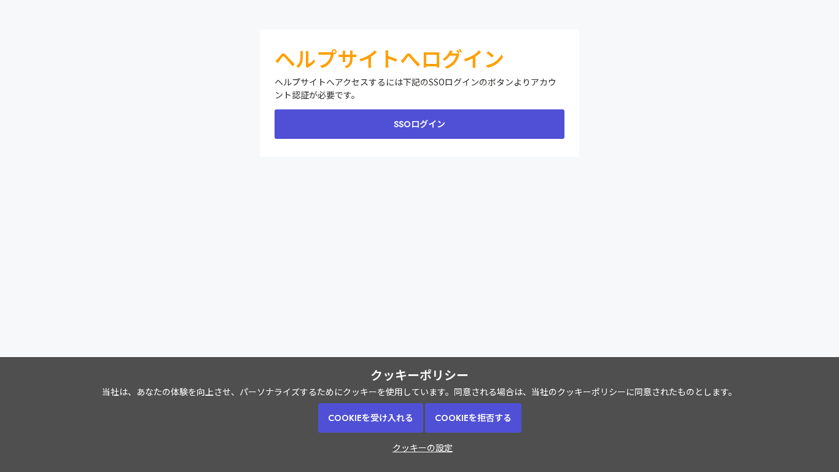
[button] (419, 447)
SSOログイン (419, 124)
